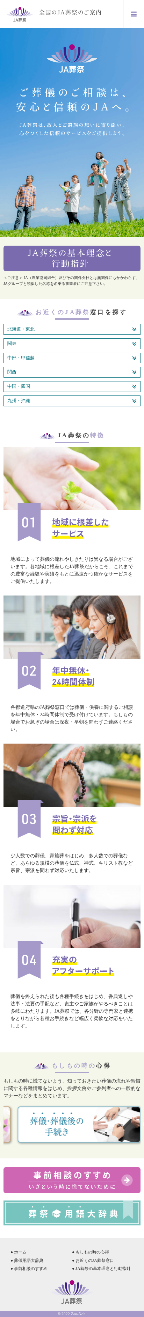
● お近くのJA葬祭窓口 (93, 1260)
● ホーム (18, 1252)
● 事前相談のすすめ (29, 1268)
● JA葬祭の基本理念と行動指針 (101, 1268)
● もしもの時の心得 (90, 1252)
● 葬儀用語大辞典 (26, 1260)
